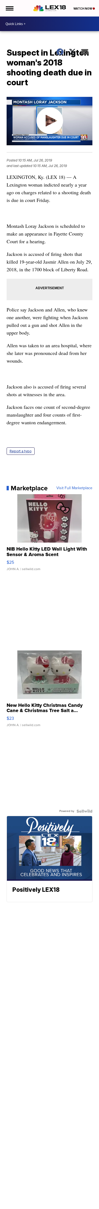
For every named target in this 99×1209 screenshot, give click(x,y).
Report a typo (21, 451)
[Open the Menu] (9, 8)
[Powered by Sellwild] (84, 811)
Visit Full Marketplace (74, 488)
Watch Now (83, 8)
